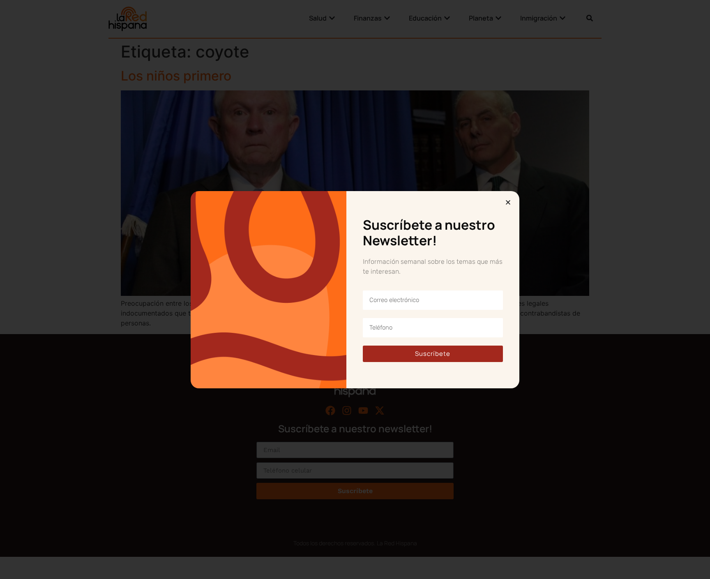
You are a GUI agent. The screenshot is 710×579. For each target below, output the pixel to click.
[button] (508, 202)
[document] (355, 289)
